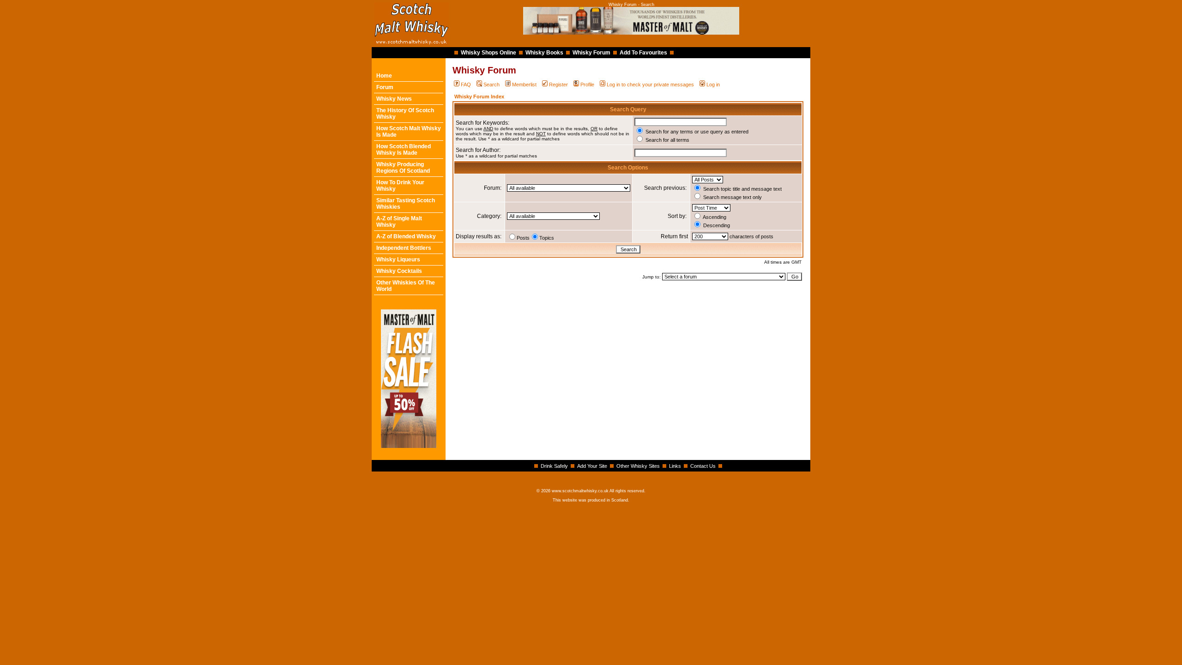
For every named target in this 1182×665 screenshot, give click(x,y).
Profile (587, 84)
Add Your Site (592, 466)
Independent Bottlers (403, 248)
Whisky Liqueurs (398, 259)
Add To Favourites (643, 52)
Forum (384, 87)
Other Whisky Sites (638, 466)
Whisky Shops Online (488, 52)
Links (675, 466)
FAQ (466, 84)
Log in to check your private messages (650, 84)
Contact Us (703, 466)
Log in (713, 84)
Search (491, 84)
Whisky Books (544, 52)
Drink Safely (554, 466)
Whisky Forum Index (479, 96)
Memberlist (524, 84)
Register (558, 84)
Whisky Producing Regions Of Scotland (403, 167)
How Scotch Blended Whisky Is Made (403, 149)
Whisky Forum (591, 52)
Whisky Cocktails (399, 271)
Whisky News (394, 99)
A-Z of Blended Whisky (406, 236)
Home (384, 76)
